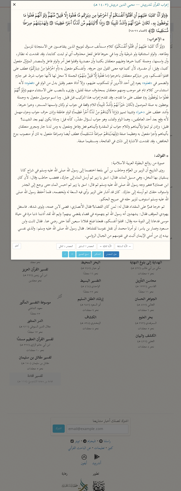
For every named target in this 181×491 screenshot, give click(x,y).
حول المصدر (111, 254)
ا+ (72, 254)
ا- (65, 254)
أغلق (17, 246)
